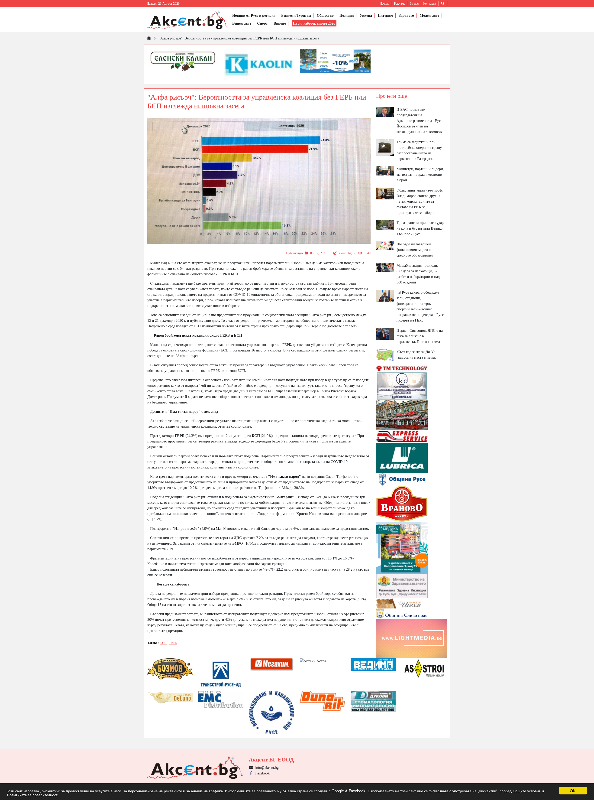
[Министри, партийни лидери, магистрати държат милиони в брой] (385, 170)
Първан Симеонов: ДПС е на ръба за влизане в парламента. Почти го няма (420, 336)
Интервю (385, 15)
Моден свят (429, 15)
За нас (414, 3)
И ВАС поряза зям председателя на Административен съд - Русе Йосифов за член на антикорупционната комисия (419, 120)
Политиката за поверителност (32, 794)
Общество (325, 15)
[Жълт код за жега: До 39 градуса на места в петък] (385, 355)
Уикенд (366, 15)
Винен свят (241, 23)
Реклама (399, 3)
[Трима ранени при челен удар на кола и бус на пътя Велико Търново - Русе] (385, 225)
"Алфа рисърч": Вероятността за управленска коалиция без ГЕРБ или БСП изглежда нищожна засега (239, 38)
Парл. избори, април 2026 (314, 23)
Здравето (406, 15)
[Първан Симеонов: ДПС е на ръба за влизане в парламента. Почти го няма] (385, 333)
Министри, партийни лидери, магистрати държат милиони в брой (420, 174)
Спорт (262, 23)
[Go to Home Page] (149, 38)
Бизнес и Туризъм (296, 15)
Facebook (261, 773)
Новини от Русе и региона (253, 15)
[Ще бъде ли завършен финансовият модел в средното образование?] (385, 245)
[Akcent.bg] (187, 19)
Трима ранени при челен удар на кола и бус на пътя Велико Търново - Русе (420, 228)
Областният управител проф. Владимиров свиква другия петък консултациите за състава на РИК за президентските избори (420, 201)
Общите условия (527, 790)
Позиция (346, 15)
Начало (384, 3)
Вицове (280, 23)
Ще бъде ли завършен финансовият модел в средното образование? (415, 249)
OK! (573, 790)
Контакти (429, 3)
